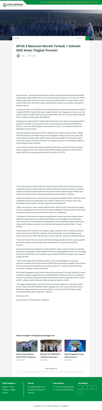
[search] (91, 7)
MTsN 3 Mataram (53, 406)
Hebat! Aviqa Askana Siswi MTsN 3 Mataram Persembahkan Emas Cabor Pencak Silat (25, 356)
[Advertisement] (51, 74)
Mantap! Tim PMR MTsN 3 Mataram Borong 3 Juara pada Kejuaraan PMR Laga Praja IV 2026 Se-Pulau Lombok (50, 356)
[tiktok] (95, 387)
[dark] (94, 7)
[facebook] (80, 387)
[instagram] (90, 387)
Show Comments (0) (51, 368)
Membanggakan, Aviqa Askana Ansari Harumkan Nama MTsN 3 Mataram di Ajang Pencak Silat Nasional (75, 356)
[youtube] (80, 391)
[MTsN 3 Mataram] (13, 5)
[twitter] (85, 387)
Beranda (16, 38)
